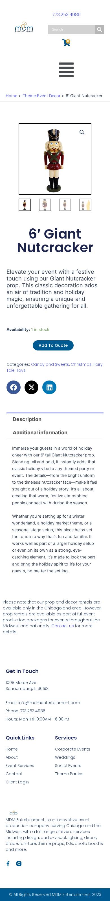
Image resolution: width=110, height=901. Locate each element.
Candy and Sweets (50, 364)
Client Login (17, 782)
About (12, 757)
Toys (21, 370)
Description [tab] (27, 419)
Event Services (20, 765)
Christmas (81, 364)
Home (12, 749)
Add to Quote (53, 345)
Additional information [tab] (40, 432)
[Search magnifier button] (99, 29)
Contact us (62, 626)
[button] (66, 70)
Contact (14, 774)
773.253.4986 (66, 14)
